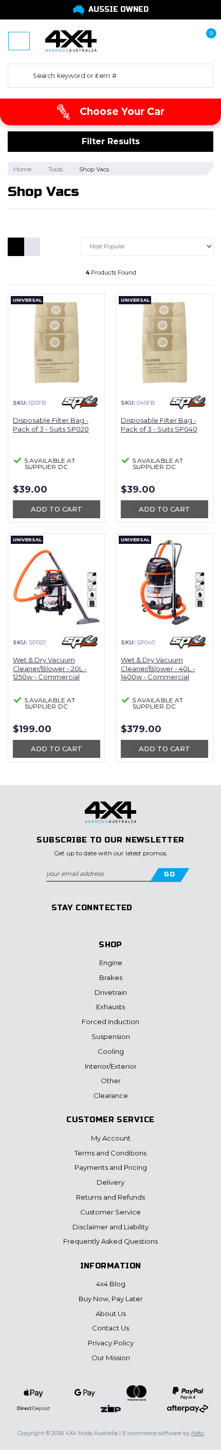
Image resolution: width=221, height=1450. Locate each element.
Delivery (110, 1182)
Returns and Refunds (110, 1197)
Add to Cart (56, 509)
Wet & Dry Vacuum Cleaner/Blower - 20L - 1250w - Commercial (50, 668)
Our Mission (110, 1358)
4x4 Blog (110, 1284)
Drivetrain (111, 992)
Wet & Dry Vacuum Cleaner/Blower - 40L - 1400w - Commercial (158, 668)
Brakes (110, 977)
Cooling (111, 1051)
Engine (110, 962)
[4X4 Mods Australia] (71, 40)
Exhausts (110, 1007)
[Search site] (18, 75)
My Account (111, 1138)
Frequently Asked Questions (110, 1241)
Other (111, 1080)
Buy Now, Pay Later (111, 1299)
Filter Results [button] (111, 141)
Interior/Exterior (111, 1066)
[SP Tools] (80, 402)
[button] (171, 41)
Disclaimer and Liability (110, 1227)
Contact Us (110, 1328)
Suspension (110, 1036)
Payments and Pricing (111, 1167)
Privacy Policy (111, 1343)
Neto (197, 1433)
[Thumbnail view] (16, 247)
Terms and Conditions (110, 1153)
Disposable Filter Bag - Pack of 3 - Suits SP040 (159, 424)
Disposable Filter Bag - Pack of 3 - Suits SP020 (51, 424)
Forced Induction (110, 1021)
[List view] (32, 247)
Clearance (111, 1095)
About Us (111, 1313)
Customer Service (110, 1212)
